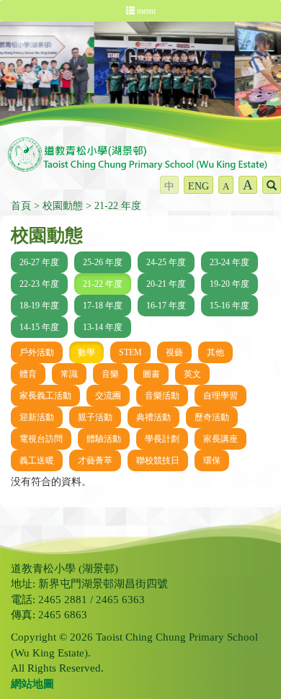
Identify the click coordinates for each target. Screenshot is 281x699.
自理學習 (220, 396)
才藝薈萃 (95, 460)
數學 (86, 352)
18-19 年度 (39, 305)
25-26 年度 (102, 262)
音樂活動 (162, 396)
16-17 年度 (166, 305)
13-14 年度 (102, 327)
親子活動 (95, 417)
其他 (215, 352)
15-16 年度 (229, 305)
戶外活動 (36, 352)
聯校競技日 (157, 460)
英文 (192, 374)
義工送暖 (36, 460)
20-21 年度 (166, 284)
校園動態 (63, 205)
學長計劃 (162, 439)
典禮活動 (153, 417)
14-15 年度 (39, 327)
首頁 (21, 205)
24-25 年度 (166, 262)
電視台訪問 (41, 439)
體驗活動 (103, 439)
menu (145, 11)
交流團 (108, 396)
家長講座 (220, 439)
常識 (69, 374)
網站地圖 (32, 684)
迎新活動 (36, 417)
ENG (198, 186)
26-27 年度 (39, 262)
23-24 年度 (229, 262)
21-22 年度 (117, 205)
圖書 (151, 374)
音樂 (110, 374)
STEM (130, 352)
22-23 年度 (39, 284)
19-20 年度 (229, 284)
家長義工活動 (45, 396)
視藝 (174, 352)
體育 (28, 374)
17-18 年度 (102, 305)
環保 (211, 460)
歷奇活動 (212, 417)
